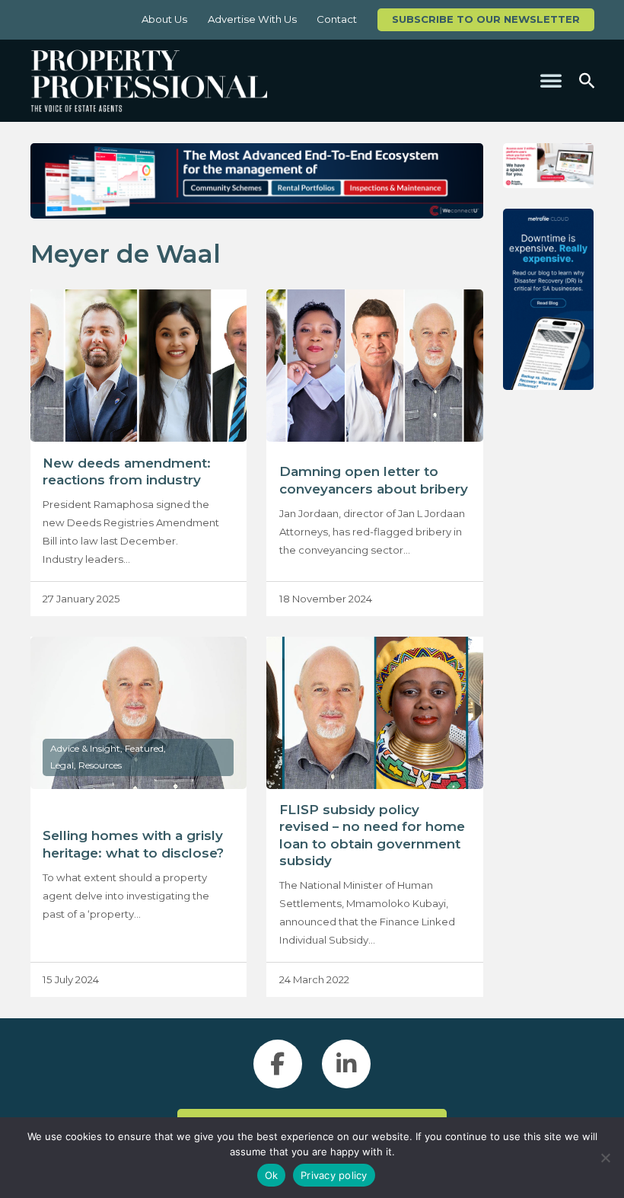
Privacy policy (334, 1175)
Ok (272, 1175)
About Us (164, 19)
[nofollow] (548, 166)
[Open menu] (551, 81)
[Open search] (586, 80)
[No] (605, 1157)
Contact (337, 19)
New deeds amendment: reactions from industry (127, 471)
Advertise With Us (252, 19)
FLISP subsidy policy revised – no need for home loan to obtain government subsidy (372, 834)
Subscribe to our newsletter (486, 19)
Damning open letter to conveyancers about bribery (373, 480)
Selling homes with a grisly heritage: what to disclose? (133, 844)
